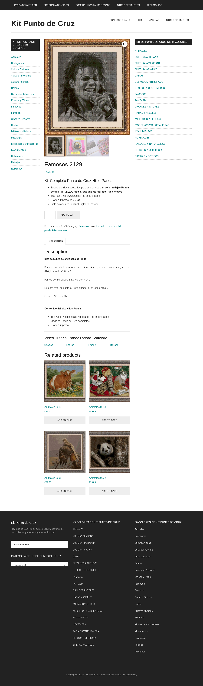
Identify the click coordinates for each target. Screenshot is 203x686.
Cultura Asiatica (20, 81)
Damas (15, 88)
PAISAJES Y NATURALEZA (150, 143)
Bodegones (17, 63)
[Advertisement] (163, 188)
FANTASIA (141, 100)
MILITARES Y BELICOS (148, 119)
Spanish (48, 344)
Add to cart (68, 215)
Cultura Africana (20, 69)
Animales (16, 57)
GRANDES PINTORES (147, 106)
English (70, 344)
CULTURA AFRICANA (146, 57)
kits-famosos (59, 230)
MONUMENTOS (144, 131)
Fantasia (15, 112)
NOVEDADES (142, 137)
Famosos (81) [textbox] (39, 565)
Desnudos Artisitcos (22, 94)
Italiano (114, 344)
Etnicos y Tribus (20, 100)
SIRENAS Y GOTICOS (147, 156)
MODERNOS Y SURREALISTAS (152, 125)
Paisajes (15, 162)
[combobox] (39, 564)
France (92, 344)
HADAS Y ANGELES (146, 112)
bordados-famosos (106, 226)
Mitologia (16, 137)
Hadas (14, 125)
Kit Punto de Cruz (43, 23)
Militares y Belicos (21, 131)
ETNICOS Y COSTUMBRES (150, 88)
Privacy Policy (130, 674)
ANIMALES (141, 50)
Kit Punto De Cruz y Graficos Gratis (103, 674)
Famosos (84, 226)
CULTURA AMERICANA (147, 63)
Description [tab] (56, 241)
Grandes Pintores (20, 119)
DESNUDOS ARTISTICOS (149, 81)
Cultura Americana (21, 75)
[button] (125, 44)
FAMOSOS (141, 94)
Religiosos (17, 168)
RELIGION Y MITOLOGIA (148, 150)
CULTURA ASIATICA (146, 69)
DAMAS (139, 75)
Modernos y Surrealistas (24, 143)
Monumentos (18, 150)
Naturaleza (17, 156)
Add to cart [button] (64, 420)
